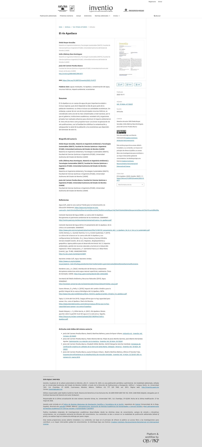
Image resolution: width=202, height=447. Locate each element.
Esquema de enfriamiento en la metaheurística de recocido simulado (87, 355)
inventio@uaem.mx (55, 389)
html (129, 84)
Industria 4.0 (127, 333)
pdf (121, 84)
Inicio (60, 27)
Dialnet (137, 404)
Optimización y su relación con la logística (84, 341)
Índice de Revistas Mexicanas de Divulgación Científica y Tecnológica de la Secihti (93, 404)
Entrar (160, 2)
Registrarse (152, 2)
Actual (78, 16)
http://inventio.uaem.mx (150, 387)
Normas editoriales (102, 16)
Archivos (67, 27)
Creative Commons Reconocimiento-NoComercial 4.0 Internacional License (127, 163)
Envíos (115, 16)
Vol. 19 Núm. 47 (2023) (80, 27)
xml (138, 84)
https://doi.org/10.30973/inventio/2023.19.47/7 (79, 80)
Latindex (62, 406)
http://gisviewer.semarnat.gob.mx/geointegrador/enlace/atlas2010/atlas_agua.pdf (88, 284)
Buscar (158, 16)
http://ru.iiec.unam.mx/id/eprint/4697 (72, 254)
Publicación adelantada (48, 16)
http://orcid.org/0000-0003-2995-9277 (71, 73)
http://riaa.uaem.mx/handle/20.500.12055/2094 (91, 274)
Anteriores (88, 16)
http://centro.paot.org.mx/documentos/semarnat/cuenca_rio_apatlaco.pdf (85, 220)
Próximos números (66, 16)
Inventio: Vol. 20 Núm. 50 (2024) (111, 341)
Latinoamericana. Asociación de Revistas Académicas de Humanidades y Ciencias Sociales (110, 406)
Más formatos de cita (124, 185)
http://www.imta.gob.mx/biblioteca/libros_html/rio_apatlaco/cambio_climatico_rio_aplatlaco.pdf (93, 294)
